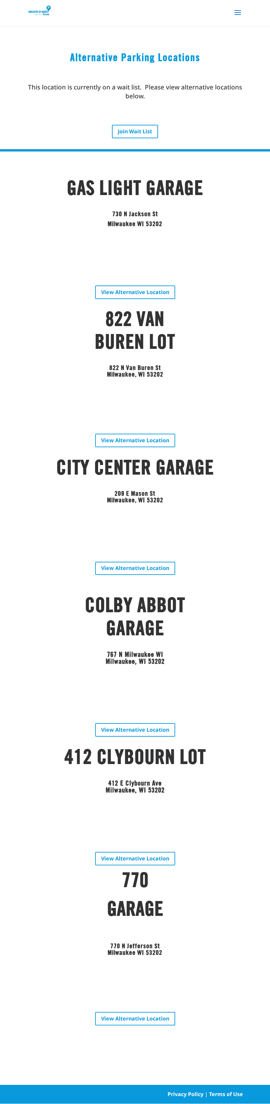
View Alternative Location (135, 292)
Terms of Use (226, 1094)
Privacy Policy (185, 1094)
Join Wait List (135, 131)
